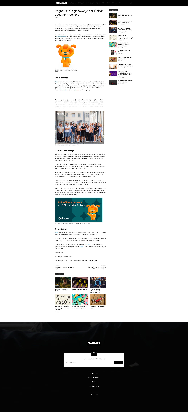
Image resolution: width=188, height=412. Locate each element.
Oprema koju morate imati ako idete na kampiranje (64, 268)
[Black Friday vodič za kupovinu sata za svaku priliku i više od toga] (113, 82)
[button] (131, 3)
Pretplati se (118, 362)
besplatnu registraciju (61, 36)
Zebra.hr (77, 90)
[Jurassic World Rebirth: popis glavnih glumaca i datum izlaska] (63, 282)
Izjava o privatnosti (94, 377)
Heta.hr (67, 90)
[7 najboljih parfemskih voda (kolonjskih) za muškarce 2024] (113, 66)
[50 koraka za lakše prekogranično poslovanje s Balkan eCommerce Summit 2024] (113, 73)
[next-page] (58, 312)
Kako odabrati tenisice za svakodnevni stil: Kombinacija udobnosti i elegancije (96, 291)
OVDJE (88, 244)
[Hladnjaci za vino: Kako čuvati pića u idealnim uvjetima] (80, 282)
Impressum (94, 373)
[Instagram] (96, 394)
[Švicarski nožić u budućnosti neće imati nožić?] (98, 299)
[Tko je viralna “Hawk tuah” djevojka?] (113, 52)
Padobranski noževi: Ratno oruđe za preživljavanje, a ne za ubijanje (97, 268)
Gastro (98, 3)
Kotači (107, 3)
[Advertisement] (80, 95)
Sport (92, 3)
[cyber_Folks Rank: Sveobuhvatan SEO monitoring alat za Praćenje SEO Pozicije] (63, 299)
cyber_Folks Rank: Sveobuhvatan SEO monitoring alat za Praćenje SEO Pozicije (62, 308)
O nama (94, 382)
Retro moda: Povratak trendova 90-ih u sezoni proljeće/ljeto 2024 (123, 44)
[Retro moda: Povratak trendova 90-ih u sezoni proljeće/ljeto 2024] (80, 299)
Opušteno (73, 3)
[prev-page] (56, 312)
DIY (103, 3)
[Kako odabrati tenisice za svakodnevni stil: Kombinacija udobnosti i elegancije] (98, 282)
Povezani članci (59, 274)
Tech (87, 3)
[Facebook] (91, 394)
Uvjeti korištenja (94, 386)
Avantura (81, 3)
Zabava (121, 3)
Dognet (56, 81)
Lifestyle (114, 3)
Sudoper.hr (62, 90)
